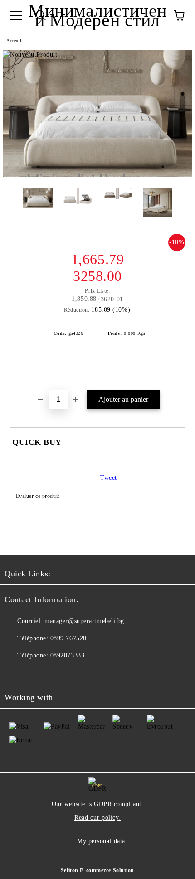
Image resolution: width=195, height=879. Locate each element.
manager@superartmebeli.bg (84, 621)
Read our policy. (97, 817)
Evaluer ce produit (37, 496)
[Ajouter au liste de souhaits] (178, 375)
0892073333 (67, 655)
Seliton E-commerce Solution (97, 870)
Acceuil (14, 40)
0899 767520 (68, 638)
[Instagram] (16, 673)
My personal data (101, 841)
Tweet (108, 477)
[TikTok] (36, 673)
